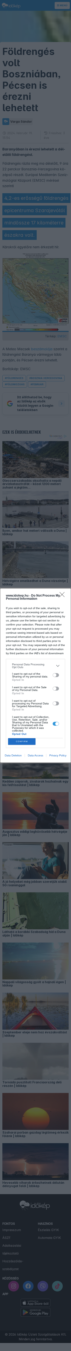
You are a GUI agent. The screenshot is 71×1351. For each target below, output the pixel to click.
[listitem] (35, 665)
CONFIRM (22, 741)
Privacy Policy (57, 755)
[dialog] (35, 675)
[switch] (56, 675)
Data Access (35, 755)
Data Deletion (13, 755)
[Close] (63, 596)
